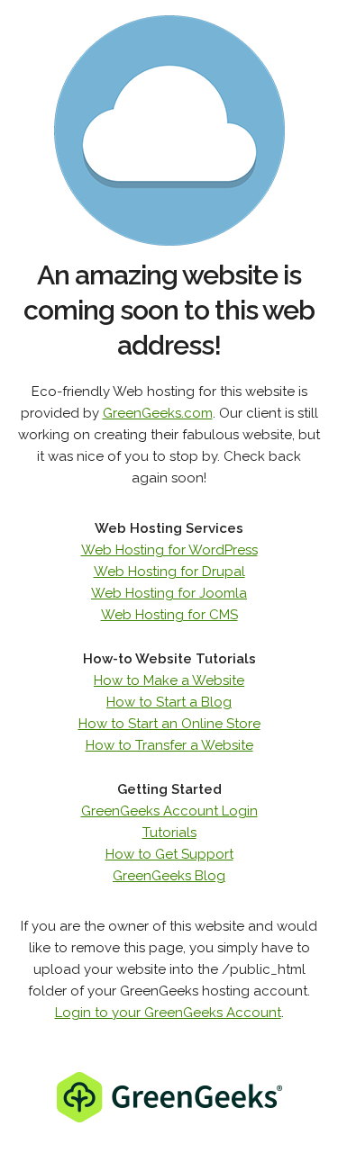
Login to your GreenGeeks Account (168, 1012)
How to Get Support (169, 854)
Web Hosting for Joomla (169, 593)
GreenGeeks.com (158, 413)
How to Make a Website (169, 680)
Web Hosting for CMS (169, 615)
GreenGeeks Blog (169, 876)
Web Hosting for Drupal (169, 571)
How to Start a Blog (169, 702)
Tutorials (169, 832)
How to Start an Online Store (169, 724)
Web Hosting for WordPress (169, 550)
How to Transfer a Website (169, 745)
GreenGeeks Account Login (169, 811)
